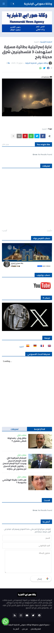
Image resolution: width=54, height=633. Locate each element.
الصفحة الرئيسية (46, 42)
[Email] (19, 136)
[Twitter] (44, 68)
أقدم (5, 230)
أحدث (49, 230)
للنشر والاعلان (36, 629)
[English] (48, 346)
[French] (41, 346)
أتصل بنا (16, 629)
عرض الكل (5, 144)
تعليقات (14, 429)
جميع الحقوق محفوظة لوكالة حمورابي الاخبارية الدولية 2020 (26, 624)
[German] (34, 346)
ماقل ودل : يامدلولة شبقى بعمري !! (16, 439)
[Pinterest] (25, 136)
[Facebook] (48, 68)
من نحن (25, 629)
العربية (36, 42)
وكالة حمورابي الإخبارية (38, 3)
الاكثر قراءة (39, 429)
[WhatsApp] (40, 68)
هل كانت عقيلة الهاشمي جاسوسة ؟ (14, 481)
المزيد (21, 346)
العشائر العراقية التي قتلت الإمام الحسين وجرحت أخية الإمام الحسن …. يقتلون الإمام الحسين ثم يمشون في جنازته (14, 463)
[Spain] (27, 346)
